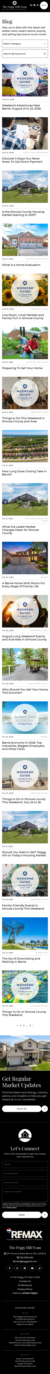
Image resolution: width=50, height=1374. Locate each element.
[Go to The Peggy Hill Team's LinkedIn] (25, 1268)
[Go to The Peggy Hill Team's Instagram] (17, 1268)
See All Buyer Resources (25, 1366)
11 (30, 1025)
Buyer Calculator (25, 1363)
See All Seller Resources (25, 1345)
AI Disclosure (25, 1285)
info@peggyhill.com (26, 1261)
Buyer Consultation (25, 1358)
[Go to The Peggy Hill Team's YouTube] (32, 1268)
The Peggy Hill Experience (25, 1317)
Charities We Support (25, 1319)
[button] (44, 5)
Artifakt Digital (30, 1293)
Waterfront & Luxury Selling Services (25, 1343)
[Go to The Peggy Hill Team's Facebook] (10, 1268)
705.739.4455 (26, 1257)
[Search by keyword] (45, 54)
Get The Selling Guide (25, 1340)
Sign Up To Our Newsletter (25, 1322)
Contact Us (25, 1281)
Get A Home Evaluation (25, 1337)
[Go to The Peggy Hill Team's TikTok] (40, 1268)
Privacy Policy (25, 1289)
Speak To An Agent (25, 1324)
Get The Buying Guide (25, 1361)
